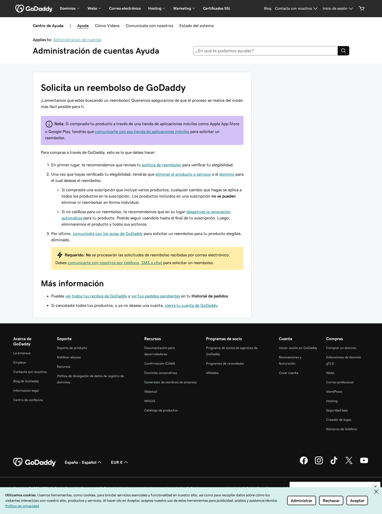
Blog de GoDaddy (26, 381)
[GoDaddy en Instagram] (319, 463)
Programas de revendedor (225, 363)
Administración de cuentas (77, 39)
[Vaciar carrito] (361, 8)
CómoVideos (107, 25)
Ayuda (83, 25)
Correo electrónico (125, 8)
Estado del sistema (196, 25)
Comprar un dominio (341, 348)
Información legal (26, 390)
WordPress (334, 391)
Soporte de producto (72, 348)
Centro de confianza (28, 400)
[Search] (343, 50)
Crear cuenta (288, 373)
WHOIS (149, 401)
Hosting (332, 401)
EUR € (117, 462)
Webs (330, 373)
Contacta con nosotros (30, 371)
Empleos (19, 362)
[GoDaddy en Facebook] (303, 463)
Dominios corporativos (160, 373)
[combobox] (265, 50)
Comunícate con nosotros (149, 25)
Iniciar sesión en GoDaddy (298, 348)
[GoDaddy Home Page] (34, 462)
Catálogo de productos (161, 410)
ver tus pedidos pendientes (155, 296)
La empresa (22, 353)
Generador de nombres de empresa (170, 382)
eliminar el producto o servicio (183, 174)
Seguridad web (337, 410)
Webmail (150, 391)
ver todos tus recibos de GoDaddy (96, 296)
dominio (226, 174)
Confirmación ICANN (159, 363)
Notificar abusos (69, 357)
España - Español (80, 462)
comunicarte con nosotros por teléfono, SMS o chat (115, 263)
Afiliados (212, 373)
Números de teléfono (341, 429)
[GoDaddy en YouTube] (364, 463)
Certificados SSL (216, 8)
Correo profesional (340, 382)
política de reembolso (161, 165)
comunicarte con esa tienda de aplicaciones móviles (142, 131)
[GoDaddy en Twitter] (349, 463)
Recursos (63, 366)
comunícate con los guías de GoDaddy (108, 233)
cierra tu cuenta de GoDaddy (191, 305)
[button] (375, 486)
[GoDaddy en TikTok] (334, 463)
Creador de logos (338, 419)
